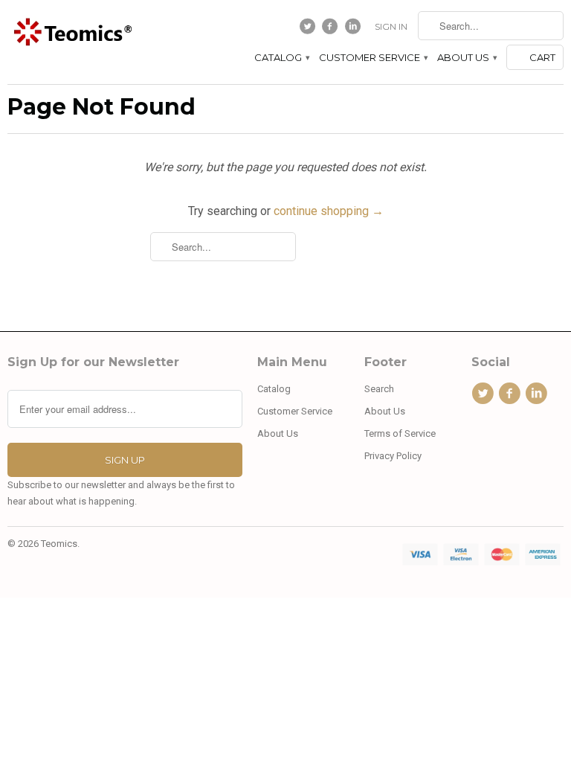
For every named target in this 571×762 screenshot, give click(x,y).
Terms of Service (400, 433)
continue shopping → (329, 211)
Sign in (391, 26)
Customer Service (373, 57)
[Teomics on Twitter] (309, 30)
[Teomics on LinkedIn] (354, 30)
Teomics (59, 543)
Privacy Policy (393, 455)
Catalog (281, 57)
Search (379, 388)
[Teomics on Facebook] (332, 30)
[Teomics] (71, 32)
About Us (466, 57)
